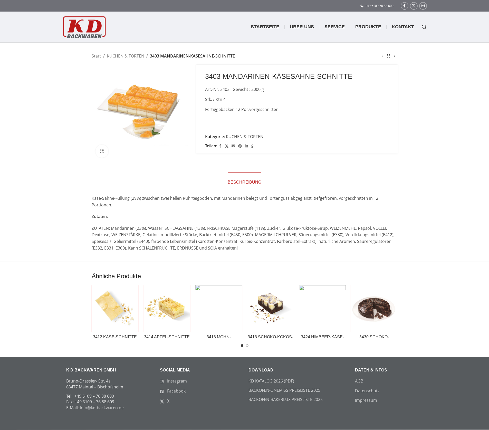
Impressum (366, 400)
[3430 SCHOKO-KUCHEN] (374, 308)
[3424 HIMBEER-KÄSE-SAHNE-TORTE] (322, 308)
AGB (359, 381)
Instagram (176, 381)
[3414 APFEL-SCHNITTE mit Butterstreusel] (166, 308)
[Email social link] (233, 146)
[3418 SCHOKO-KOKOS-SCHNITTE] (270, 308)
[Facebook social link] (404, 6)
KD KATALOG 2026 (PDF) (271, 381)
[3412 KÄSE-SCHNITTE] (115, 308)
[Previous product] (382, 56)
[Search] (421, 27)
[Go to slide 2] (247, 345)
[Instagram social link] (423, 6)
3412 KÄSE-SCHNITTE (115, 337)
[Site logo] (84, 26)
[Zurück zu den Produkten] (388, 56)
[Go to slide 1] (242, 345)
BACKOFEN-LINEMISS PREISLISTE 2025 (284, 390)
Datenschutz (367, 391)
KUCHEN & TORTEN (125, 56)
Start (96, 56)
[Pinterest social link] (240, 146)
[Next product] (394, 56)
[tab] (244, 179)
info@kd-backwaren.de (102, 407)
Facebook (176, 391)
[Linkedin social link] (246, 146)
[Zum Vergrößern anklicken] (101, 151)
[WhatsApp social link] (253, 146)
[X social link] (414, 6)
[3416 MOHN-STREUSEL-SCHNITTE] (218, 308)
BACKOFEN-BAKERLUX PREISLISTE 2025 (285, 399)
